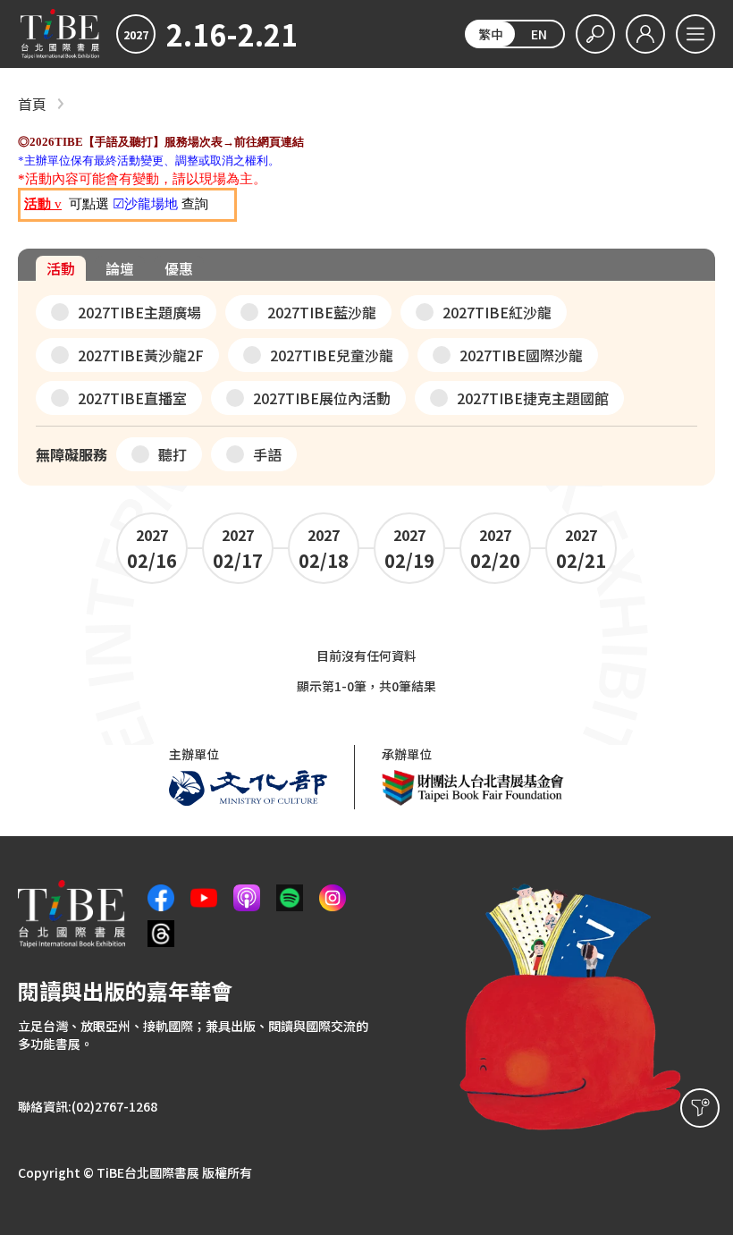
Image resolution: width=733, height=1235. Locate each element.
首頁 (32, 104)
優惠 (178, 268)
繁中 (490, 34)
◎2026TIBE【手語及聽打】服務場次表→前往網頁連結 (161, 141)
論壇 (119, 268)
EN (539, 34)
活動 (60, 268)
